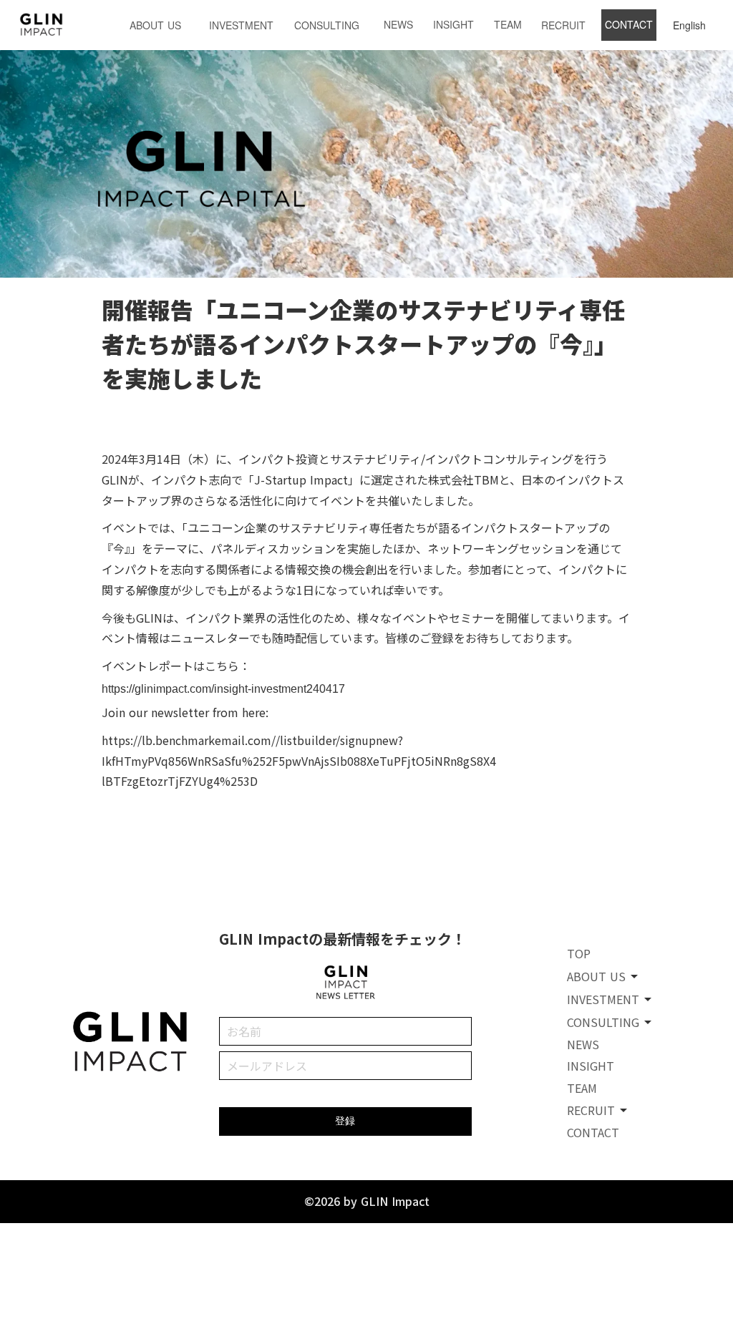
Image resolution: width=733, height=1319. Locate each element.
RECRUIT (563, 25)
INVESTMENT (241, 25)
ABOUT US (155, 25)
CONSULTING (326, 25)
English (689, 25)
